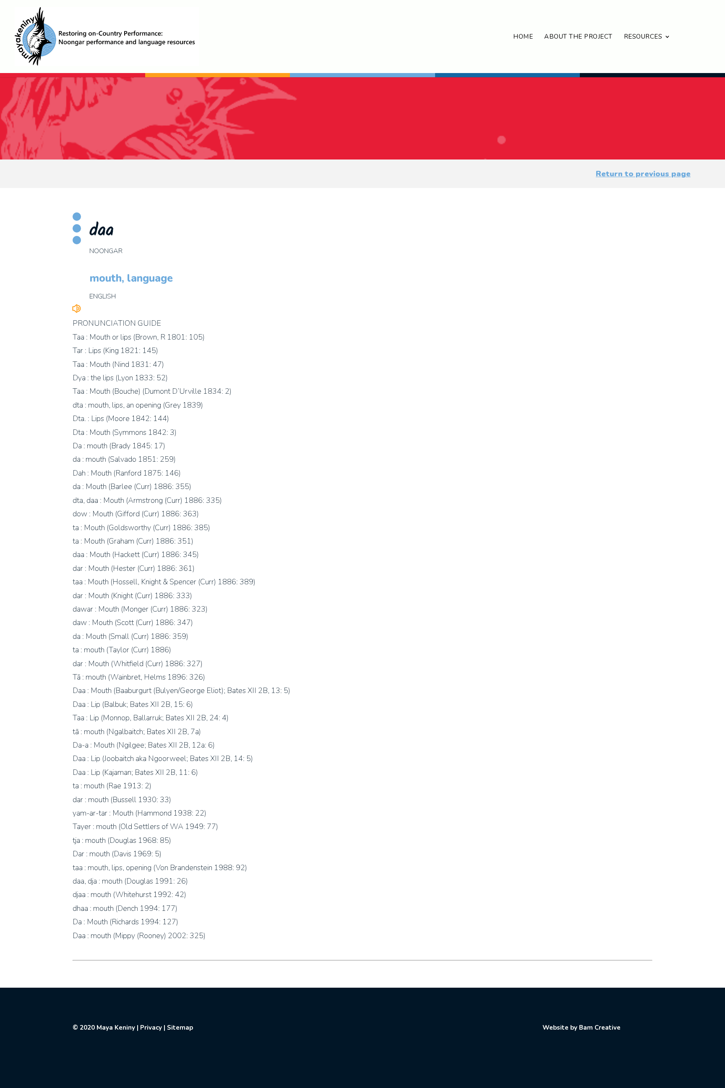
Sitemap (180, 1027)
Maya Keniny (115, 1027)
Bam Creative (600, 1027)
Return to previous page (643, 174)
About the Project (578, 37)
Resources (643, 37)
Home (523, 37)
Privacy (151, 1027)
